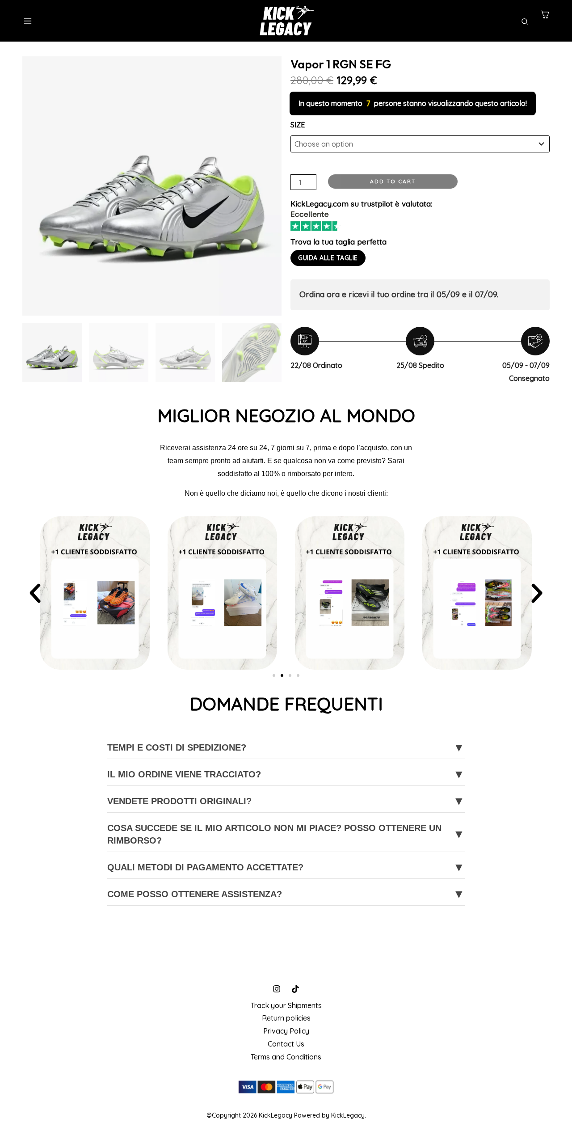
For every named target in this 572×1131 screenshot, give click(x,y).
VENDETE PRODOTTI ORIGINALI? (286, 801)
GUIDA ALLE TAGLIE (328, 258)
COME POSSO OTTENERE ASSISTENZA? (286, 894)
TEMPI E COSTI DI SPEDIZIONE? (286, 747)
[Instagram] (277, 989)
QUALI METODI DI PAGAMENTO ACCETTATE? (286, 867)
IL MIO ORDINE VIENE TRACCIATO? (286, 774)
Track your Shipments (286, 1005)
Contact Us (286, 1043)
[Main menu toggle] (28, 21)
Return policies (286, 1017)
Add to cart (393, 181)
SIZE (297, 124)
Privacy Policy (286, 1030)
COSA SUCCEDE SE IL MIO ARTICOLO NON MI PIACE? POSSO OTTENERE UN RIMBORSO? (286, 834)
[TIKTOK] (295, 989)
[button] (525, 22)
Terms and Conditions (286, 1056)
